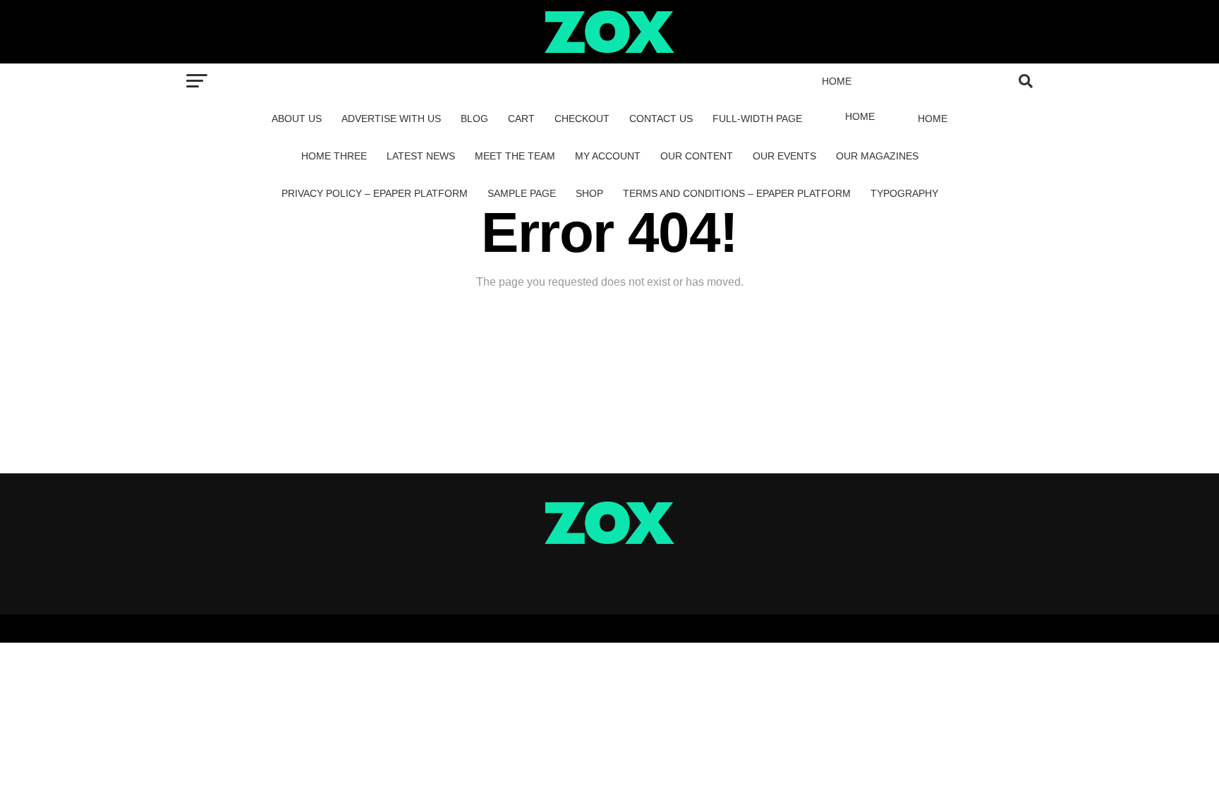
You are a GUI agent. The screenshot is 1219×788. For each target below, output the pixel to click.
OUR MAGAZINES (877, 156)
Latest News (421, 156)
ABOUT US (297, 118)
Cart (521, 118)
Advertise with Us (391, 118)
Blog (474, 118)
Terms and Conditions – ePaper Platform (737, 193)
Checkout (582, 118)
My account (608, 156)
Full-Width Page (757, 118)
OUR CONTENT (696, 156)
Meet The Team (515, 156)
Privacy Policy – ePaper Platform (374, 193)
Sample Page (521, 193)
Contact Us (661, 118)
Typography (904, 193)
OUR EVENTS (784, 156)
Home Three (334, 156)
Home (836, 81)
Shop (589, 193)
